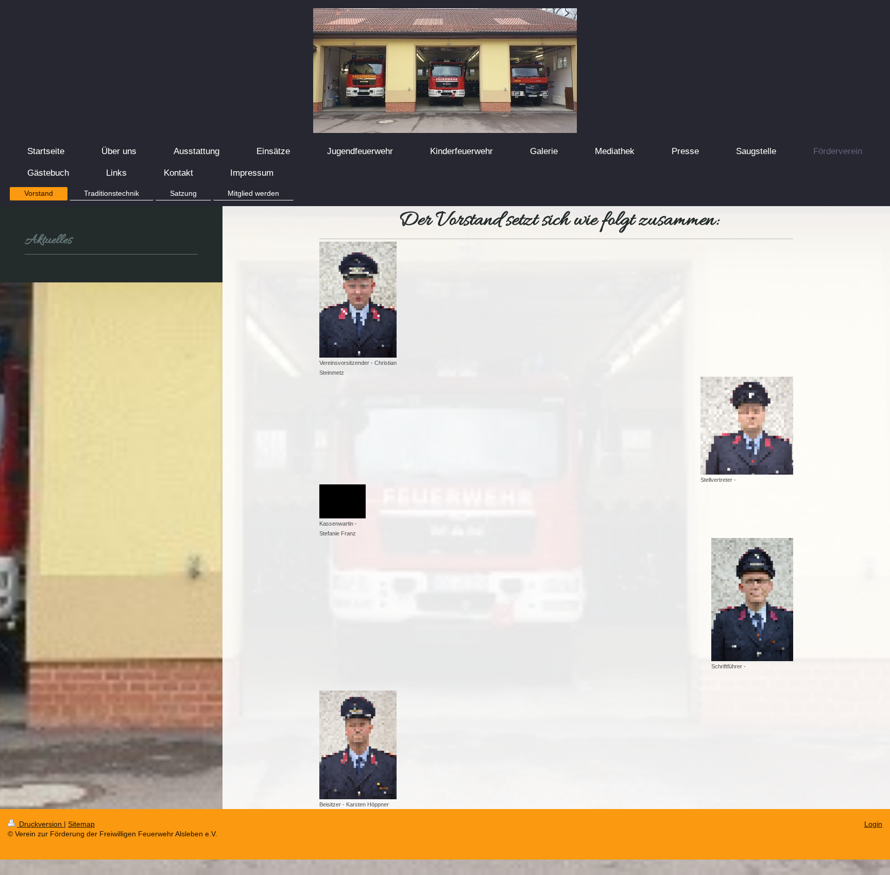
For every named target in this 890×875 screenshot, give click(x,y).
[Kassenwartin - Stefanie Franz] (342, 501)
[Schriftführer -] (752, 599)
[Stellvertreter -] (746, 426)
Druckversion (40, 824)
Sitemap (81, 824)
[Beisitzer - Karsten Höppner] (358, 745)
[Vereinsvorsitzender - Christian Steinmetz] (358, 300)
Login (873, 824)
